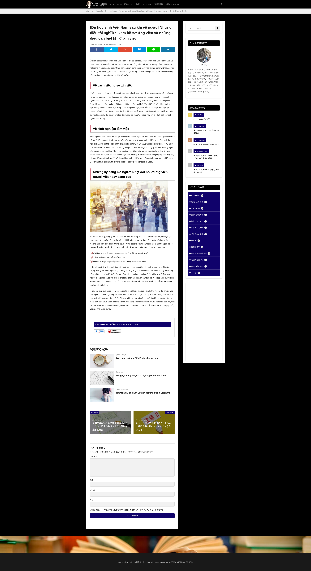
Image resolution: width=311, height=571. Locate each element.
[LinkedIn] (168, 49)
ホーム (112, 4)
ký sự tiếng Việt (101, 11)
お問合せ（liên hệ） (173, 4)
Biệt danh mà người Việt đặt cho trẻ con (137, 358)
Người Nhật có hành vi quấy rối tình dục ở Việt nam (143, 393)
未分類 (195, 273)
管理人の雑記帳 (198, 260)
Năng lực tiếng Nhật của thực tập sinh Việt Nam (141, 375)
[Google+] (125, 49)
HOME (90, 11)
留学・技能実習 (198, 215)
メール (92, 490)
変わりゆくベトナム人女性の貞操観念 (206, 131)
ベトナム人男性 (198, 228)
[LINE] (153, 49)
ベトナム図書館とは (125, 4)
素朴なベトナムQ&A (143, 4)
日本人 (195, 240)
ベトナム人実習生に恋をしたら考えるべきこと (206, 170)
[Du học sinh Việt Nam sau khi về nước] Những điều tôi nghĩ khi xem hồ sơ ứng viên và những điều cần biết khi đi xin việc (148, 11)
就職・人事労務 (198, 202)
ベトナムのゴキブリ (202, 119)
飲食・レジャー (198, 221)
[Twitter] (111, 49)
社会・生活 (200, 115)
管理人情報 (158, 4)
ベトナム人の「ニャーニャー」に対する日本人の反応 (206, 157)
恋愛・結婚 (200, 165)
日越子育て (197, 247)
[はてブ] (139, 49)
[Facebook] (97, 49)
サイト (92, 500)
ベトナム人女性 (201, 126)
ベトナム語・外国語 (202, 151)
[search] (217, 28)
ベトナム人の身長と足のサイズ (206, 144)
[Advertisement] (204, 322)
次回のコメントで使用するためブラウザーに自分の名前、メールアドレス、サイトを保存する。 (128, 510)
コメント (94, 456)
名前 (91, 480)
